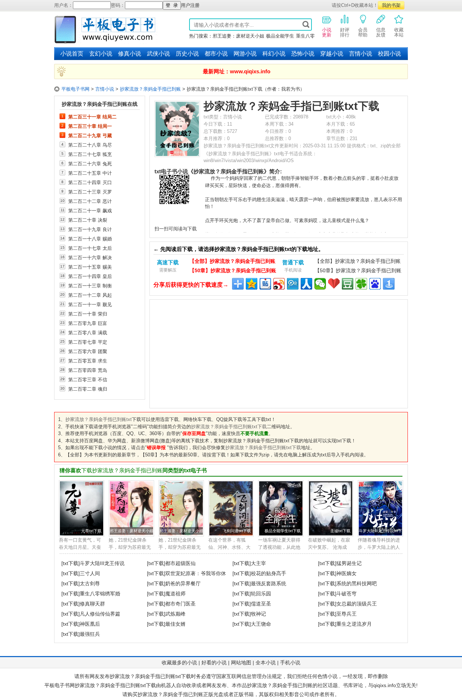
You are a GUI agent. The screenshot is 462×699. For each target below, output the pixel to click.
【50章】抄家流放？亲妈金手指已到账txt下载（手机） (358, 271)
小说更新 (326, 32)
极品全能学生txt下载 (283, 531)
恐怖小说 (302, 54)
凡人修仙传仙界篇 (100, 614)
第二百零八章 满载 (87, 332)
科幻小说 (274, 54)
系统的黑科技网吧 (356, 583)
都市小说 (216, 54)
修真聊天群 (92, 604)
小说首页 (71, 54)
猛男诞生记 (349, 563)
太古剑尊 (90, 583)
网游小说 (245, 54)
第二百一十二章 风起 (90, 295)
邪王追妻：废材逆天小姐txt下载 (138, 531)
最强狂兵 (90, 634)
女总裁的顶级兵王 (356, 604)
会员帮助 (362, 32)
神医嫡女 (346, 573)
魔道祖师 (175, 593)
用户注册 (190, 5)
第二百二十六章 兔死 (90, 163)
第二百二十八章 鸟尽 (90, 144)
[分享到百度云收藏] (334, 284)
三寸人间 (90, 573)
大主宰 (258, 563)
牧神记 (258, 614)
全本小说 (266, 662)
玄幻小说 (100, 54)
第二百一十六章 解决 (90, 257)
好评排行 (344, 32)
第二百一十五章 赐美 (90, 266)
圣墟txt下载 (340, 531)
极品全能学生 (280, 36)
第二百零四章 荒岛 (87, 370)
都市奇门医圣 (180, 604)
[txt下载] (70, 563)
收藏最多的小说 (179, 662)
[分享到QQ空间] (251, 284)
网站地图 (241, 662)
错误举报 (156, 447)
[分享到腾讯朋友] (361, 284)
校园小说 (389, 54)
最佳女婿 (175, 624)
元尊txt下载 (91, 531)
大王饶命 (261, 624)
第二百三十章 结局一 (90, 126)
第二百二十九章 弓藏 (90, 135)
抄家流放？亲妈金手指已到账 (150, 89)
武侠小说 (158, 54)
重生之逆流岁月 (354, 624)
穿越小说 (331, 54)
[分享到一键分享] (389, 284)
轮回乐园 (261, 593)
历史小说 (187, 54)
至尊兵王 (346, 614)
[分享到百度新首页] (375, 284)
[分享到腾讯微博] (292, 284)
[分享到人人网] (306, 284)
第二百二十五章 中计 (90, 172)
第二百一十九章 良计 (90, 229)
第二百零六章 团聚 (87, 351)
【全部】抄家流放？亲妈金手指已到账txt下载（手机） (358, 262)
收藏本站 (399, 32)
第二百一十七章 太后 (90, 248)
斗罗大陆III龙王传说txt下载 (382, 531)
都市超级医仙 (180, 563)
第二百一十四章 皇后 (90, 276)
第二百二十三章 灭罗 (90, 191)
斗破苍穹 (346, 593)
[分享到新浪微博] (279, 284)
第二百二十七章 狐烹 (90, 154)
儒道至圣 (261, 604)
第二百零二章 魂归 (87, 388)
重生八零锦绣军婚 (100, 593)
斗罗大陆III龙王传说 (102, 563)
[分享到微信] (320, 284)
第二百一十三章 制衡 (90, 285)
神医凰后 (90, 624)
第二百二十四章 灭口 (90, 182)
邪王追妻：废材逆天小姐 (238, 36)
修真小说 (129, 54)
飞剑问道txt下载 (237, 531)
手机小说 (290, 662)
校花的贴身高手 (268, 573)
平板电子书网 (75, 89)
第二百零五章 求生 (87, 360)
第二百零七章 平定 (87, 341)
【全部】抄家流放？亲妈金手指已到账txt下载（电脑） (232, 262)
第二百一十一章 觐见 (90, 304)
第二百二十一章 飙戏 (90, 210)
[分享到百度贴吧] (265, 284)
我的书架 (391, 5)
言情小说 (360, 54)
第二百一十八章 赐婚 (90, 238)
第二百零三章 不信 (87, 379)
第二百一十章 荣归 (87, 313)
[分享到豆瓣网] (347, 284)
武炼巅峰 (175, 614)
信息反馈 (380, 32)
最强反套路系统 (268, 583)
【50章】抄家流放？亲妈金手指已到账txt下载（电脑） (232, 271)
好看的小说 (214, 662)
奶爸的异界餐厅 (183, 583)
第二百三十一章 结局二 (92, 116)
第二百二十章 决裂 (87, 219)
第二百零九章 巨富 (87, 323)
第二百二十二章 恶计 (90, 201)
